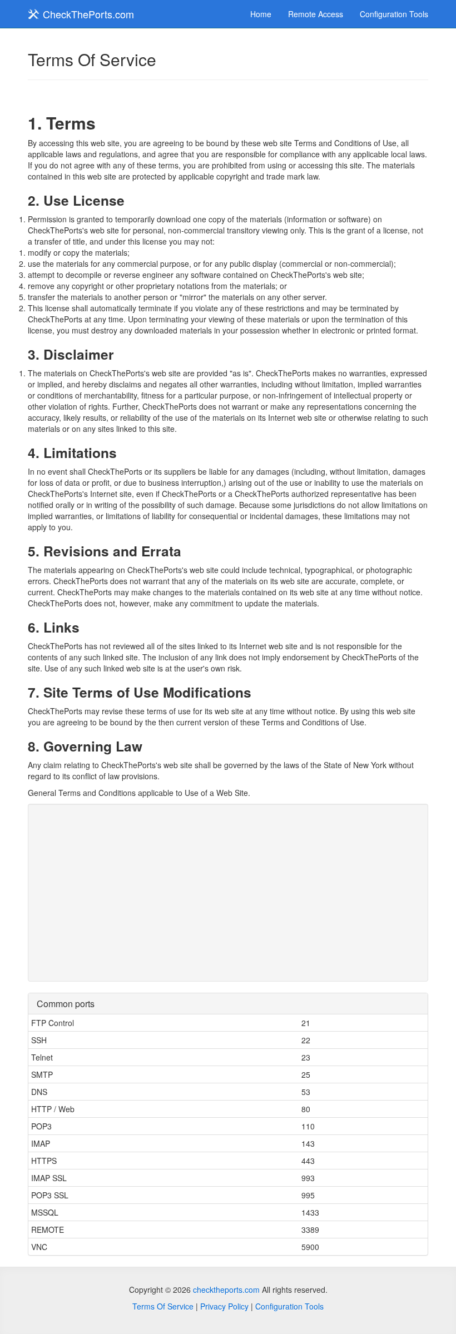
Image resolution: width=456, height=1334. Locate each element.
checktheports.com (226, 1289)
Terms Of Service (163, 1306)
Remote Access (315, 13)
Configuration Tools (394, 13)
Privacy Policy (224, 1306)
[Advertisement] (228, 892)
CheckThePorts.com (87, 14)
